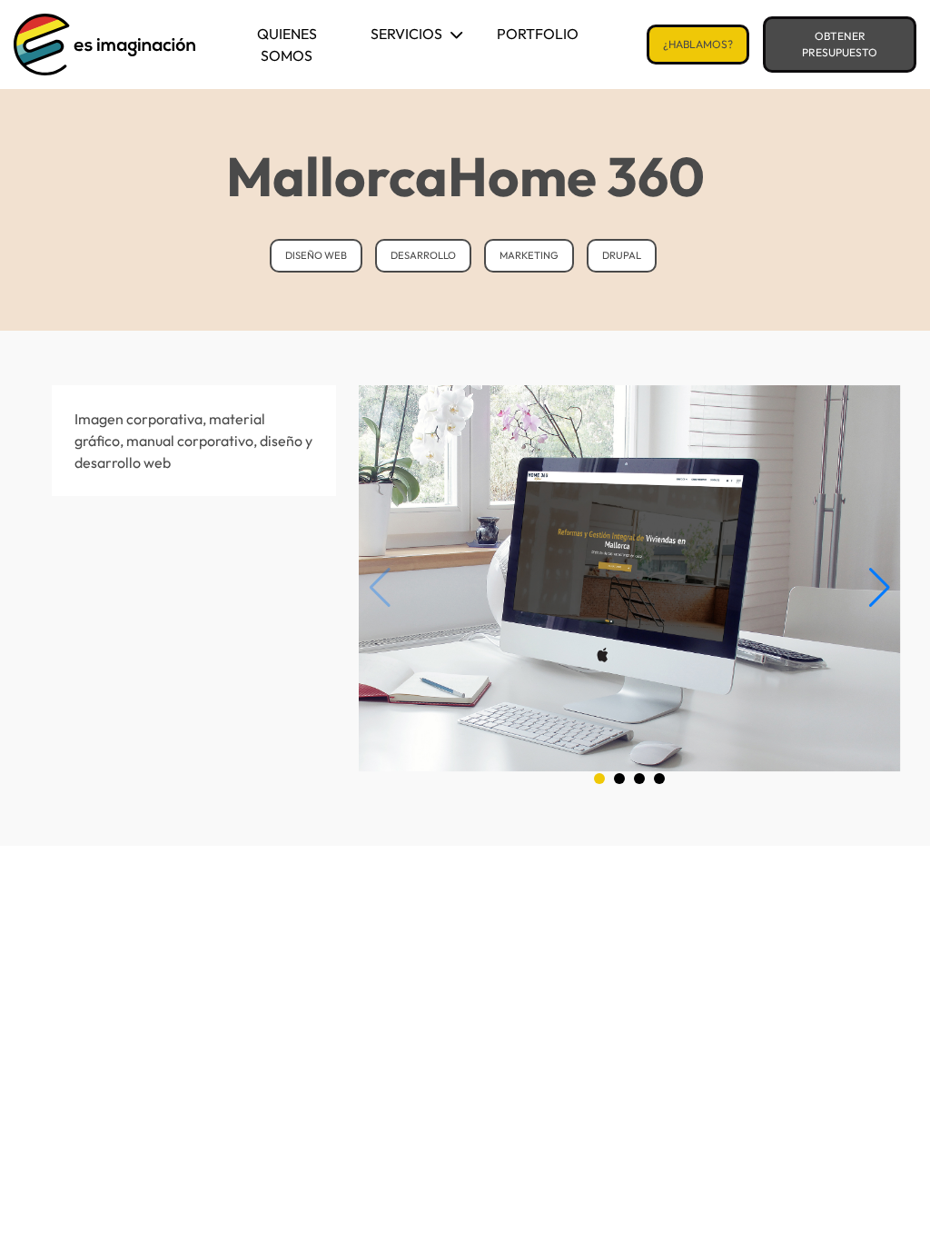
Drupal (621, 255)
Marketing (529, 255)
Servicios (406, 34)
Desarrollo (423, 255)
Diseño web (316, 255)
